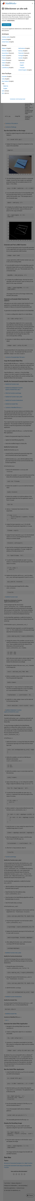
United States (5, 42)
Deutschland (5, 53)
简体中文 (5, 86)
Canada (4, 39)
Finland (4, 58)
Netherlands (21, 48)
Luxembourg (5, 67)
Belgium (4, 48)
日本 (3, 91)
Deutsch (22, 62)
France (4, 60)
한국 (3, 93)
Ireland (4, 62)
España (4, 55)
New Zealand (5, 81)
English (22, 65)
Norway (20, 50)
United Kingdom (22, 70)
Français (22, 67)
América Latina (6, 37)
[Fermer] (32, 3)
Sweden (20, 58)
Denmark (4, 50)
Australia (4, 76)
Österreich (21, 53)
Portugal (20, 55)
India (3, 79)
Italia (3, 65)
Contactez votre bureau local (17, 99)
